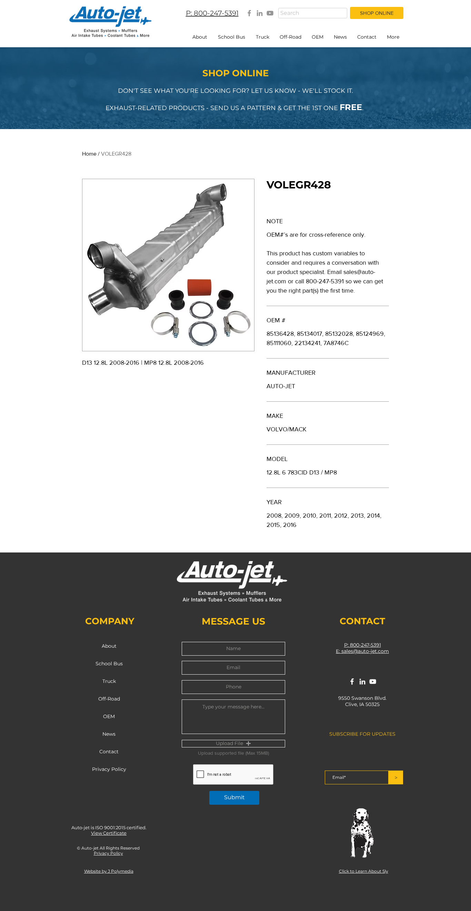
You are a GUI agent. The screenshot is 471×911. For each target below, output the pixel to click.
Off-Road (109, 699)
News (109, 734)
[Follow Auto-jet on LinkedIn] (362, 681)
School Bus (109, 663)
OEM (109, 716)
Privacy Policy (109, 769)
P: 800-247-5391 (362, 645)
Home (89, 154)
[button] (233, 743)
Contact (109, 751)
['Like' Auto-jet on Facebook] (352, 681)
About (109, 646)
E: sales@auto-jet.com (362, 651)
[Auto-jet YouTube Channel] (270, 13)
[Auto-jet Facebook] (249, 13)
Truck (109, 681)
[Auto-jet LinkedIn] (259, 13)
